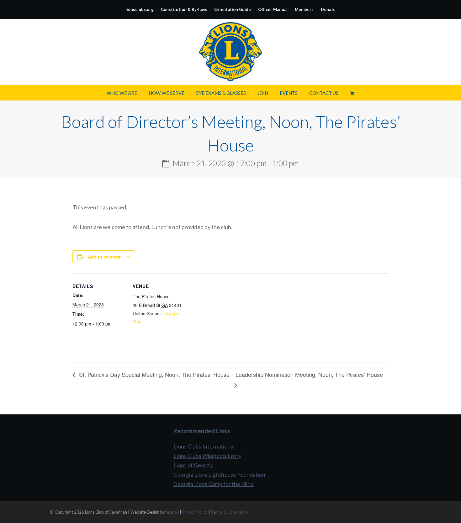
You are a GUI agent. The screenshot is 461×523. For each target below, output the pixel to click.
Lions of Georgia (193, 465)
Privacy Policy (195, 512)
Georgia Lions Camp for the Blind (213, 483)
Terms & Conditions (229, 512)
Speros (172, 512)
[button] (352, 92)
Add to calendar (105, 257)
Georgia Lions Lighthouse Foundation (219, 474)
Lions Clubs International (204, 446)
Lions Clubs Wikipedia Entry (207, 455)
